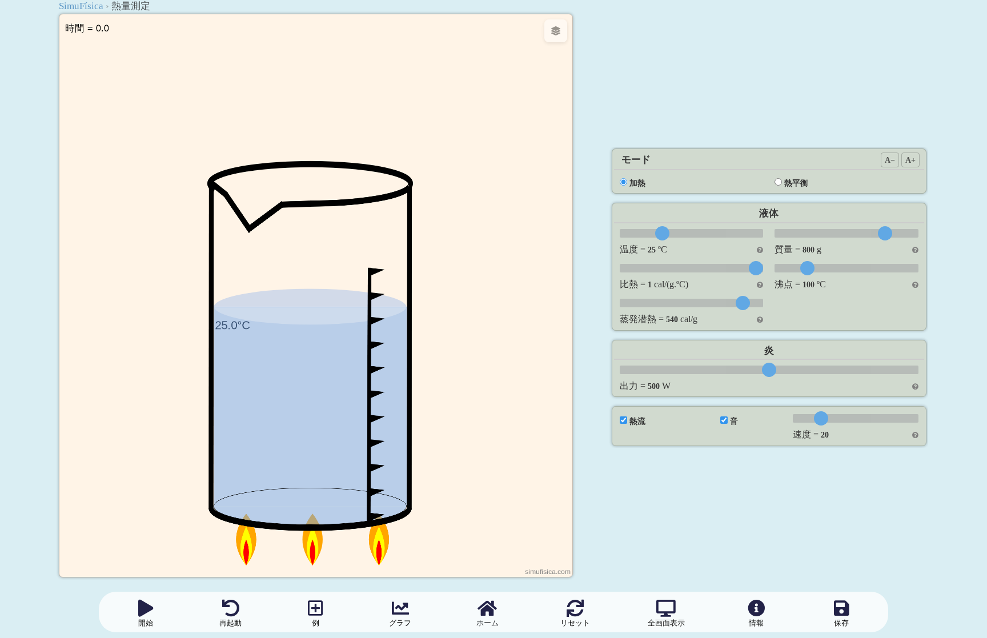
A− (890, 159)
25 (652, 249)
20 (825, 434)
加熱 (637, 182)
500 (654, 386)
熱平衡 (796, 182)
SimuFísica (81, 6)
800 (809, 249)
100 (809, 284)
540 (672, 319)
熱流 (637, 421)
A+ (910, 159)
